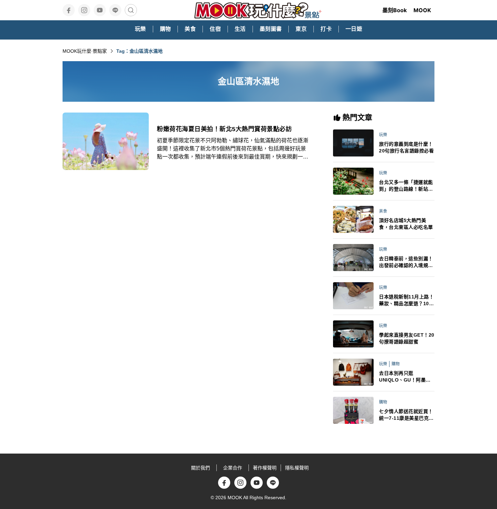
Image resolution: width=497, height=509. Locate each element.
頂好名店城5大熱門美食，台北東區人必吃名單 (406, 224)
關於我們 (200, 467)
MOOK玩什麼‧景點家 (85, 51)
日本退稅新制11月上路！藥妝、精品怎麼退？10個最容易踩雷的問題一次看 (406, 300)
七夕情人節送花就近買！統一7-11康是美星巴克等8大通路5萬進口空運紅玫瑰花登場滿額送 (406, 415)
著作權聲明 (265, 467)
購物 (396, 364)
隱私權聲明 (297, 467)
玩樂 (383, 134)
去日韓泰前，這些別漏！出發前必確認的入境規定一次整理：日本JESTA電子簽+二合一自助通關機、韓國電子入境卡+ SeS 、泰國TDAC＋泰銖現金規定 (406, 262)
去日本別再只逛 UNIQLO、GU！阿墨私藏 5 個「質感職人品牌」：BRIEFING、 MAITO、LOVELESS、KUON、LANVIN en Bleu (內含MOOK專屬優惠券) (406, 376)
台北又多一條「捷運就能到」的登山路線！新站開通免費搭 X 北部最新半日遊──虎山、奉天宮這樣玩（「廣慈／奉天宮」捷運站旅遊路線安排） (406, 185)
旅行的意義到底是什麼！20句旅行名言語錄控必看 (406, 147)
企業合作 (232, 467)
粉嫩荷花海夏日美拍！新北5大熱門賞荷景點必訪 (224, 129)
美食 (383, 211)
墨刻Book (394, 10)
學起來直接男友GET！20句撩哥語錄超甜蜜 (406, 338)
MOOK (422, 10)
